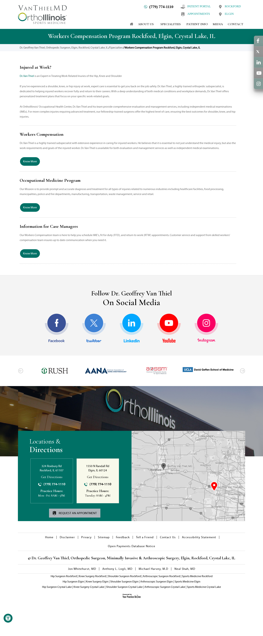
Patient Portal (199, 6)
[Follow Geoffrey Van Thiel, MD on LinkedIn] (131, 328)
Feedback (123, 537)
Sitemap (104, 537)
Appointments (198, 14)
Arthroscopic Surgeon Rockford (161, 576)
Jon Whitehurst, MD (82, 569)
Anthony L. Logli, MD (117, 569)
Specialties (116, 47)
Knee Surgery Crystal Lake (89, 587)
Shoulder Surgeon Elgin (124, 581)
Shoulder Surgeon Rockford (124, 576)
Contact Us (168, 537)
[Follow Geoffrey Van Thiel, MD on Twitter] (94, 328)
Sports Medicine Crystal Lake (204, 587)
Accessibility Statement (199, 537)
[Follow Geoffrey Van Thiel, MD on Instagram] (206, 328)
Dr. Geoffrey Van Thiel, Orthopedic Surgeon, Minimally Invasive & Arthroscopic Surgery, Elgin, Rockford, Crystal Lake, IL (133, 558)
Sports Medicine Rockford (197, 576)
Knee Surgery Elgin (97, 581)
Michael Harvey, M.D (153, 569)
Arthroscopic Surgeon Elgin (156, 581)
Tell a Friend (145, 537)
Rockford (233, 6)
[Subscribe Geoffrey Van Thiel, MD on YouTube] (169, 328)
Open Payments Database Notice (131, 546)
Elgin (229, 14)
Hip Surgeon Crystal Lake (57, 587)
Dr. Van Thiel (27, 76)
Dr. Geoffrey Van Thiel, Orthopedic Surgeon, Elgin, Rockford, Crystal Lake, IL (64, 47)
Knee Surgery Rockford (92, 576)
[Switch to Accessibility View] (8, 618)
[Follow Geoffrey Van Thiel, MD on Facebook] (57, 328)
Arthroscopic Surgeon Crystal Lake (164, 587)
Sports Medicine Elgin (187, 581)
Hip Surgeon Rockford (64, 576)
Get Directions (51, 477)
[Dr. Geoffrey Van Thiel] (42, 14)
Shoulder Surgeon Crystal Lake (124, 587)
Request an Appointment (77, 513)
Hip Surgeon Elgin (73, 581)
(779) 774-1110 (161, 6)
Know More (30, 161)
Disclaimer (67, 537)
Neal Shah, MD (184, 569)
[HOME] (130, 24)
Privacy (86, 537)
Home (49, 537)
